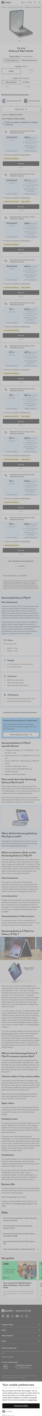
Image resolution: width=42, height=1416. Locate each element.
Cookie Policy (32, 1400)
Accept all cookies (21, 1406)
